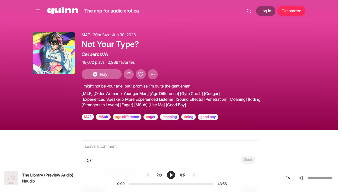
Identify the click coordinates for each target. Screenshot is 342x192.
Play (103, 74)
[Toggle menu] (38, 11)
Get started (291, 10)
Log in (265, 10)
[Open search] (249, 11)
